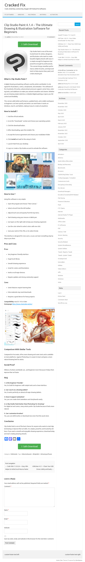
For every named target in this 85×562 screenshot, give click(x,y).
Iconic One (59, 560)
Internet (60, 211)
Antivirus (43, 14)
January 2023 (62, 127)
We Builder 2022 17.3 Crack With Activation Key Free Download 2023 (68, 72)
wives (59, 282)
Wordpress (79, 560)
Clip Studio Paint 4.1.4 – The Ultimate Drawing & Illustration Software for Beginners (69, 52)
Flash (59, 205)
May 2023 (61, 113)
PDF (59, 228)
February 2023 (62, 123)
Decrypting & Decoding (65, 184)
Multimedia (32, 14)
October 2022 (62, 137)
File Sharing (61, 198)
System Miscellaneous (64, 245)
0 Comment (51, 37)
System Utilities (62, 248)
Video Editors (62, 269)
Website (7, 528)
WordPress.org (62, 303)
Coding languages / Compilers (67, 178)
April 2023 (61, 116)
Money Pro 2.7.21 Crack (71, 83)
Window (60, 275)
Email (6, 519)
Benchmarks (61, 168)
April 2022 (61, 143)
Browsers (61, 171)
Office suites (62, 221)
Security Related (63, 242)
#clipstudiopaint (27, 454)
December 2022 (62, 130)
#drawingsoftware (46, 454)
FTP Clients (61, 208)
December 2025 (62, 103)
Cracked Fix (15, 5)
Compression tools (63, 181)
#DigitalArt (36, 454)
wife (59, 272)
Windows (21, 14)
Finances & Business (64, 201)
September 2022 (63, 140)
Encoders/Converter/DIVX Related (68, 194)
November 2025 (62, 106)
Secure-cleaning (62, 235)
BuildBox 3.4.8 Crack (70, 92)
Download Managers (64, 191)
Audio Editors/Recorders (65, 161)
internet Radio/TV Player (65, 215)
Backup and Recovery (64, 164)
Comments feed (63, 299)
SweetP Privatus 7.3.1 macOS (66, 35)
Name (6, 510)
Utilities (60, 265)
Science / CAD (62, 231)
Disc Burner (61, 188)
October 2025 (62, 110)
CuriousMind (62, 78)
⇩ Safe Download (29, 44)
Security (60, 238)
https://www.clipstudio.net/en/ (22, 304)
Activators (54, 14)
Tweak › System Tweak (65, 255)
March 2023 (61, 120)
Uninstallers (61, 262)
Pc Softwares (9, 14)
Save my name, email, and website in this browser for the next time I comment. (29, 539)
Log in (59, 293)
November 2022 (62, 133)
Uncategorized (62, 258)
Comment (7, 486)
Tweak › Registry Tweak (65, 252)
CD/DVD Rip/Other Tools (65, 174)
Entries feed (61, 296)
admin (9, 37)
